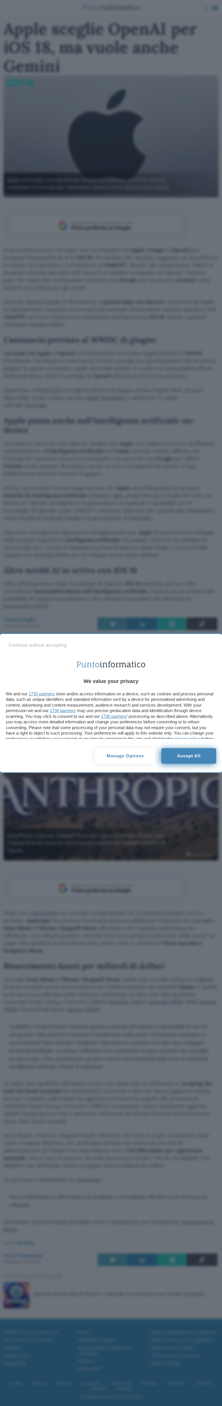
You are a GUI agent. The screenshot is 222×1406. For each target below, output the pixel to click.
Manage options (125, 755)
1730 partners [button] (42, 693)
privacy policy (187, 738)
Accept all (189, 755)
